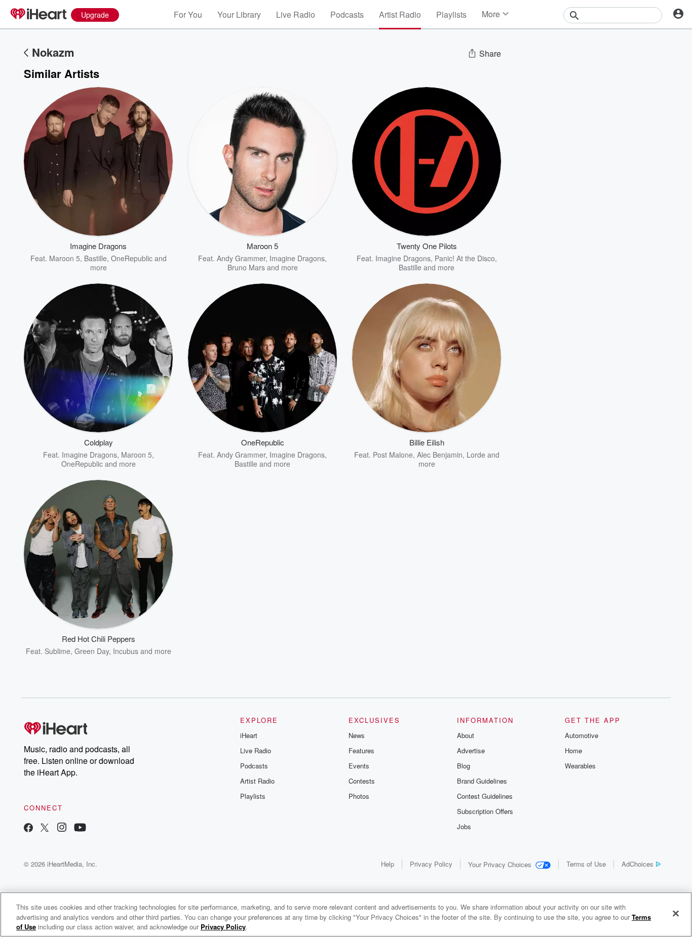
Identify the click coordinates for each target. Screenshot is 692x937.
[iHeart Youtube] (80, 828)
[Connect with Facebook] (28, 828)
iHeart (248, 735)
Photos (359, 796)
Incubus (125, 651)
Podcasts (347, 14)
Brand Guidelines (482, 781)
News (357, 735)
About (465, 735)
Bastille (95, 258)
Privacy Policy (431, 864)
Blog (463, 765)
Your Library (239, 14)
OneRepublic (131, 258)
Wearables (580, 765)
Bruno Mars (246, 267)
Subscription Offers (485, 811)
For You (188, 14)
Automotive (581, 735)
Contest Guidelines (485, 796)
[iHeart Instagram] (61, 828)
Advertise (471, 750)
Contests (362, 781)
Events (359, 765)
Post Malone (393, 455)
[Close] (676, 913)
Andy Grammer (241, 258)
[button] (157, 257)
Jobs (464, 826)
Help (387, 864)
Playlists (451, 14)
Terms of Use (586, 864)
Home (573, 750)
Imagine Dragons (297, 258)
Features (361, 750)
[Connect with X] (45, 828)
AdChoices (637, 864)
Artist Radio (400, 14)
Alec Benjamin (440, 455)
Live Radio (295, 14)
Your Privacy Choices (499, 864)
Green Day (91, 651)
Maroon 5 (64, 258)
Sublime (57, 651)
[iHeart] (38, 15)
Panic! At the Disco (465, 258)
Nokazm (53, 52)
